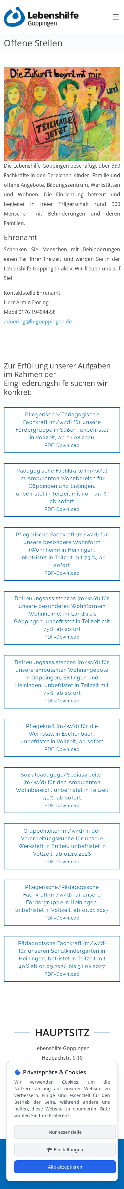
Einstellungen (67, 1150)
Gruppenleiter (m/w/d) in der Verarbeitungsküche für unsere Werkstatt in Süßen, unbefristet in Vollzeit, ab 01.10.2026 (62, 846)
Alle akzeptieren (65, 1167)
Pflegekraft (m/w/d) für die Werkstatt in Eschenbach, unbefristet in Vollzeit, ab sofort (62, 737)
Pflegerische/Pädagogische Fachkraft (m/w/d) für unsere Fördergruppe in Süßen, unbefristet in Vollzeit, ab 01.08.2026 (62, 430)
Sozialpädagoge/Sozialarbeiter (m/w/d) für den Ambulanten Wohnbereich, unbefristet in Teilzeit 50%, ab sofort (62, 790)
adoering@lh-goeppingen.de (38, 321)
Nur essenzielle (65, 1132)
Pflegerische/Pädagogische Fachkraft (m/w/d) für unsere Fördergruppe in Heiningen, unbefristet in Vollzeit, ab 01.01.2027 (62, 902)
